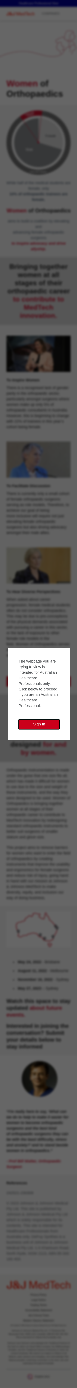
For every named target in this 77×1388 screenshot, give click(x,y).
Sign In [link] (39, 724)
